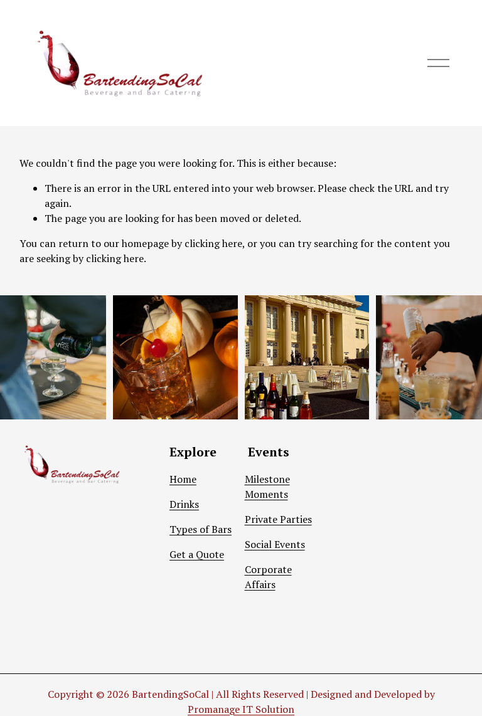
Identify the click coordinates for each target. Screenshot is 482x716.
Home (182, 479)
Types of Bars (200, 529)
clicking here (213, 243)
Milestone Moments (267, 486)
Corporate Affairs (268, 576)
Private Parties (278, 519)
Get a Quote (196, 554)
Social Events (275, 544)
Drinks (184, 504)
